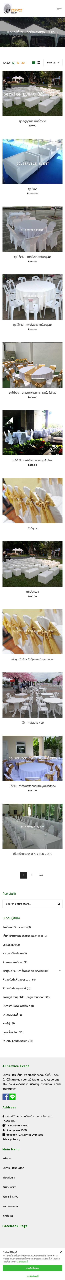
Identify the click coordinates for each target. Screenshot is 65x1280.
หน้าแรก (7, 1158)
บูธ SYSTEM (9, 945)
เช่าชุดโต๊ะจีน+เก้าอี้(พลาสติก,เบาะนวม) (33, 659)
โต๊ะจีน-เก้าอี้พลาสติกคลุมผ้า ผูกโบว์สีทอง (33, 786)
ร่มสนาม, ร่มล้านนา (12, 962)
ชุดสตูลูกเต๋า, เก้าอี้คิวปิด (32, 121)
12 (13, 63)
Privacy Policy (11, 1139)
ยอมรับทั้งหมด (32, 1268)
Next (41, 875)
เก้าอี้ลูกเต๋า (32, 591)
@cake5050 (20, 1130)
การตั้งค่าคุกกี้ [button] (32, 1276)
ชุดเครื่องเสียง (10, 1032)
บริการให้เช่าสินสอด (13, 1168)
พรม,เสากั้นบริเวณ (12, 953)
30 (23, 63)
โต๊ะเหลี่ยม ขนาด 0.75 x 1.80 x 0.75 (32, 854)
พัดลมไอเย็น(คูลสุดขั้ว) (15, 988)
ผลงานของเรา (10, 1206)
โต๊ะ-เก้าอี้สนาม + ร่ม (33, 722)
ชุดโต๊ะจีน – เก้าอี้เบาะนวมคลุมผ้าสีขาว (32, 460)
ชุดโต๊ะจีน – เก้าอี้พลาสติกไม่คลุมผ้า (32, 325)
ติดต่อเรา (7, 1216)
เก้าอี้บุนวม (32, 528)
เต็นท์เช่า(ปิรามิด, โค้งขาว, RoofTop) (22, 936)
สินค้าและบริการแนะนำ (14, 927)
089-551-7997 (19, 1125)
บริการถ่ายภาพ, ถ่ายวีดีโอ (16, 1006)
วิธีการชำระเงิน (10, 1197)
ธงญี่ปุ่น (6, 1023)
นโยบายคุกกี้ (22, 1261)
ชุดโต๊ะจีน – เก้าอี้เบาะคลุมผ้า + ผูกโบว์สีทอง (32, 392)
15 (18, 63)
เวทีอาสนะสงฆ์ (10, 1015)
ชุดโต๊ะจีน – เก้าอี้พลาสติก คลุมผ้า (32, 257)
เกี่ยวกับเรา (8, 1178)
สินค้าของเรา (9, 1187)
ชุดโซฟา (32, 189)
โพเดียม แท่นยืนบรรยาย (15, 1041)
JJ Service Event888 (31, 1135)
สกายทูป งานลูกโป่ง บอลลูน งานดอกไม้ (24, 997)
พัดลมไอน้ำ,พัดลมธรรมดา (17, 980)
